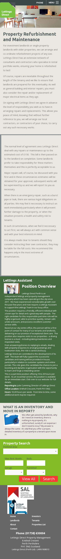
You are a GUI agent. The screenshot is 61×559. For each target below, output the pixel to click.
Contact (13, 528)
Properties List (39, 524)
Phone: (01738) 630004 (30, 533)
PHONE (39, 2)
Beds (29, 458)
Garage (8, 467)
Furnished (31, 467)
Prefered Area (10, 446)
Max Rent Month (13, 458)
